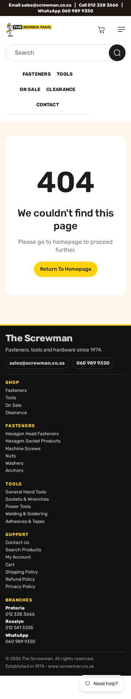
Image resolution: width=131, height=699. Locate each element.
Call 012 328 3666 (98, 5)
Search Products (23, 549)
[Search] (117, 52)
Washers (14, 463)
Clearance (60, 89)
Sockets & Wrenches (27, 499)
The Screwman (39, 338)
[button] (119, 29)
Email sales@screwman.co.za (40, 5)
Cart (10, 564)
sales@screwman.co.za (37, 363)
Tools (65, 74)
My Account (18, 557)
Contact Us (17, 542)
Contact (47, 104)
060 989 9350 (93, 363)
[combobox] (65, 53)
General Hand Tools (25, 492)
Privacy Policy (20, 586)
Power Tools (18, 506)
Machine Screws (22, 448)
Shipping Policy (21, 572)
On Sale (30, 89)
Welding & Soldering (26, 513)
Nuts (10, 455)
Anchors (14, 470)
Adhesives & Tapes (24, 521)
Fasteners (37, 74)
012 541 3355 (19, 627)
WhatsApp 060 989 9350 (65, 10)
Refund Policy (20, 579)
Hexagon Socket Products (32, 441)
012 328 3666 (20, 614)
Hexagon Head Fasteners (32, 433)
